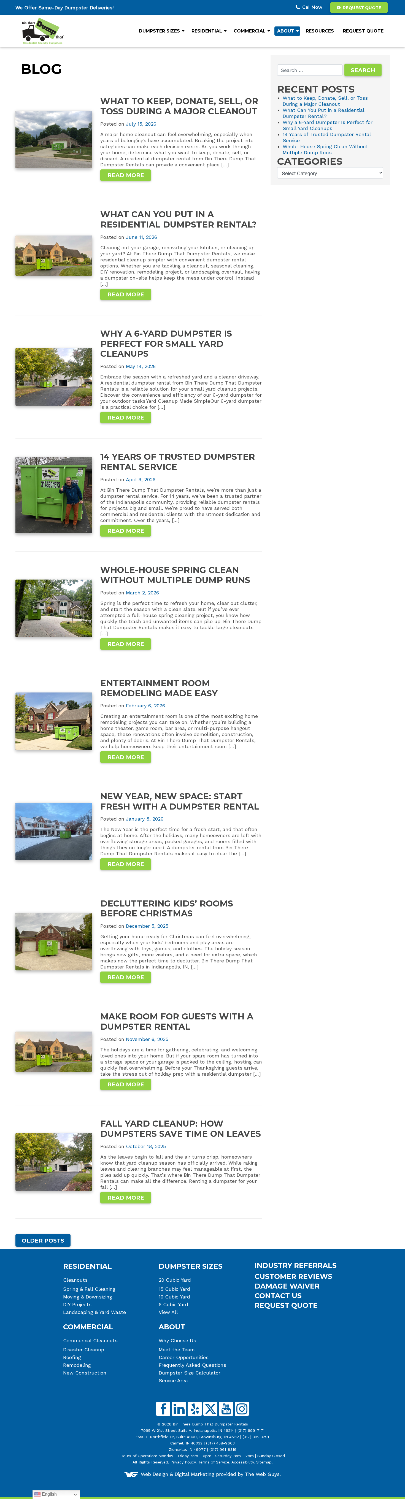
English (49, 1494)
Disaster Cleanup (83, 1349)
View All (168, 1312)
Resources (320, 31)
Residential (206, 31)
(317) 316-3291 (255, 1437)
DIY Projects (77, 1304)
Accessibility (242, 1462)
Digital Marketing (194, 1474)
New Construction (84, 1372)
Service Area (173, 1380)
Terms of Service (213, 1462)
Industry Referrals (296, 1265)
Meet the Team (177, 1349)
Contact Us (278, 1295)
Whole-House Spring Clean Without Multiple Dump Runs (325, 149)
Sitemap (264, 1462)
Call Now (312, 7)
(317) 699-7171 (250, 1430)
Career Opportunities (184, 1357)
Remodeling (77, 1365)
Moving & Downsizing (87, 1296)
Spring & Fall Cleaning (89, 1289)
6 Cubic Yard (173, 1304)
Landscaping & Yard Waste (94, 1312)
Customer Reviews (293, 1276)
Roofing (72, 1357)
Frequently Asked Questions (192, 1365)
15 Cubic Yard (174, 1289)
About (285, 31)
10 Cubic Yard (174, 1296)
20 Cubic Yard (175, 1280)
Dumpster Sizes (159, 31)
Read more (125, 175)
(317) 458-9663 (220, 1443)
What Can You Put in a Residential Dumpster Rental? (323, 113)
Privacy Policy (183, 1462)
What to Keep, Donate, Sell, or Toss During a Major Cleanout (325, 101)
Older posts (43, 1240)
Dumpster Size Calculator (189, 1372)
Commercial (250, 31)
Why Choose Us (177, 1340)
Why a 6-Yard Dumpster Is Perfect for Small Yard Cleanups (327, 125)
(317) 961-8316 (222, 1449)
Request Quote (361, 7)
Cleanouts (75, 1280)
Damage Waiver (287, 1286)
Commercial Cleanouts (90, 1340)
